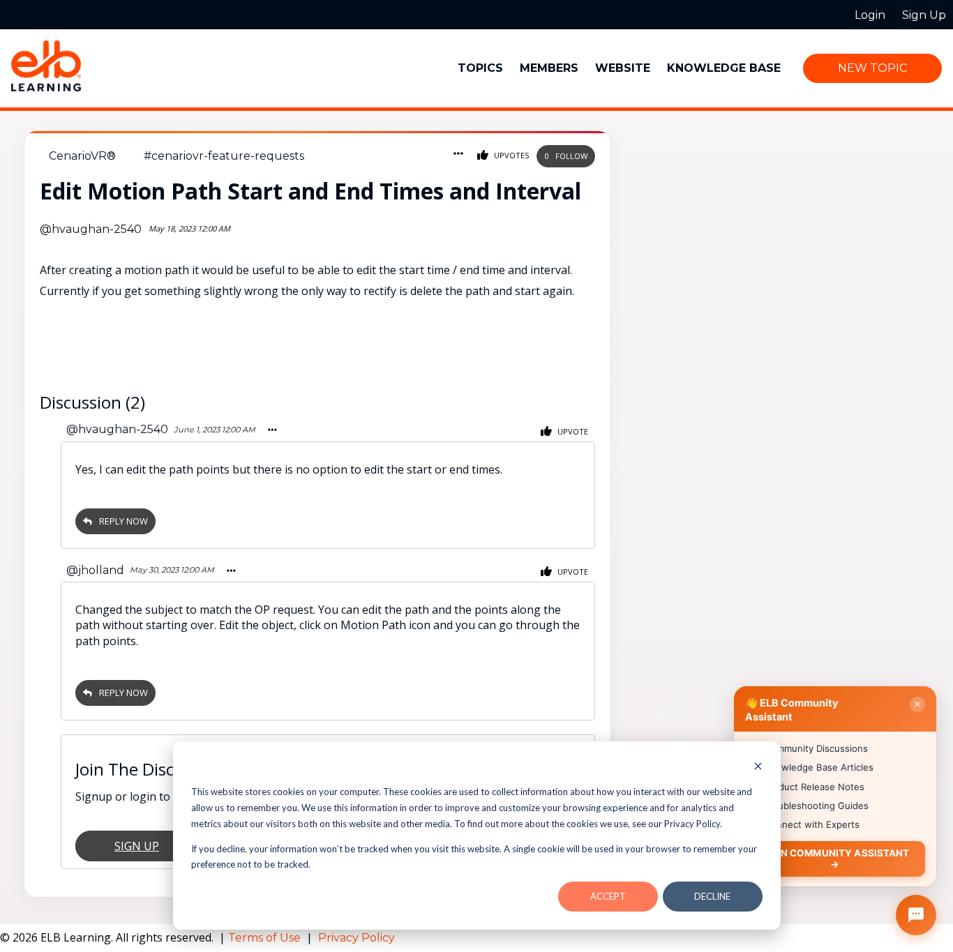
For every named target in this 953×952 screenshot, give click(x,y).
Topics (480, 68)
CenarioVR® (82, 156)
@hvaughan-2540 (91, 229)
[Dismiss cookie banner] (758, 768)
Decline (712, 896)
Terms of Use (265, 937)
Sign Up (136, 846)
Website (622, 68)
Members (549, 68)
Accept (608, 896)
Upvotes (511, 155)
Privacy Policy (356, 937)
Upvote (571, 431)
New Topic (872, 68)
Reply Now (123, 521)
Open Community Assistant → (834, 858)
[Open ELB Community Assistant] (916, 915)
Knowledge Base (724, 68)
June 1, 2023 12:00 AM (214, 430)
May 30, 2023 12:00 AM (172, 570)
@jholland (95, 570)
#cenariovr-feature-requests (224, 156)
